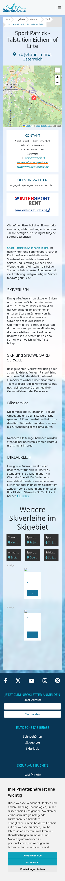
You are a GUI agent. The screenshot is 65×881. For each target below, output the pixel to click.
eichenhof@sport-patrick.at (32, 162)
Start (8, 19)
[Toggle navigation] (59, 7)
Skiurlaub (32, 748)
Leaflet (28, 125)
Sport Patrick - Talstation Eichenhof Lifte (26, 24)
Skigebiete (20, 19)
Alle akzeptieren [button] (32, 855)
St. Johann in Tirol (34, 54)
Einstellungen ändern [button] (32, 869)
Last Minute (32, 774)
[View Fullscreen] (57, 70)
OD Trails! (22, 496)
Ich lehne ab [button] (32, 862)
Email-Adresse (33, 700)
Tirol (48, 19)
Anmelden (33, 714)
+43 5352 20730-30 (35, 158)
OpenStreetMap (43, 125)
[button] (34, 97)
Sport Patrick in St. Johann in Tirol (28, 248)
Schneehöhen (32, 736)
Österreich (35, 19)
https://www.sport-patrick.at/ (32, 166)
